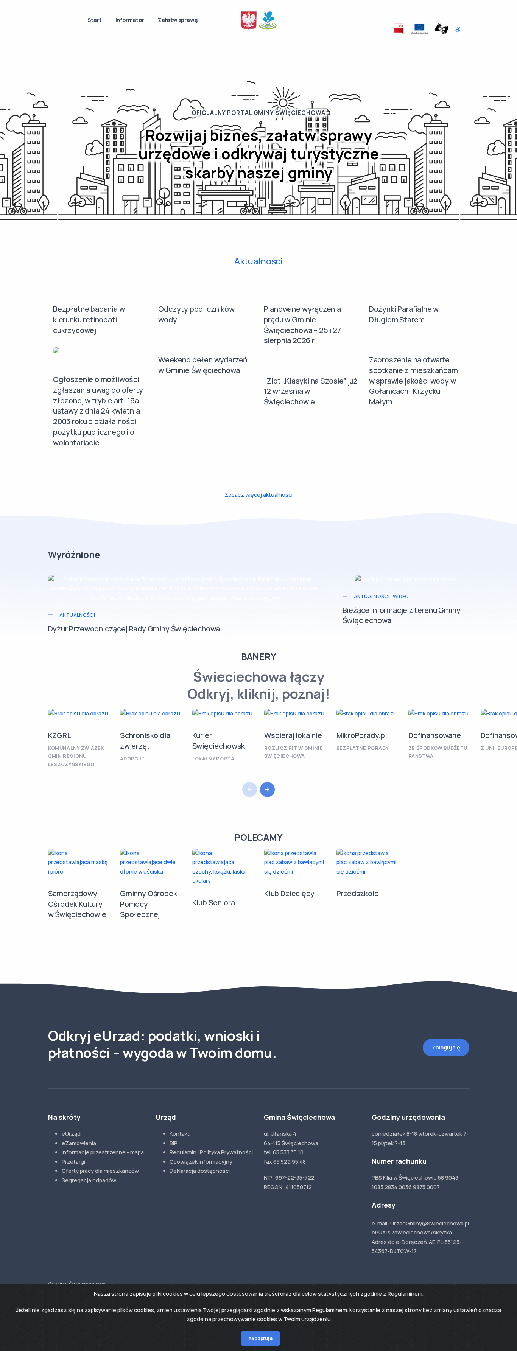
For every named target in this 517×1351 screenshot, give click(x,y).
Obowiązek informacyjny (201, 1161)
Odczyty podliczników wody (196, 314)
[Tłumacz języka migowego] (441, 28)
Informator (129, 19)
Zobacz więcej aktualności (258, 494)
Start (94, 19)
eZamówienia (79, 1143)
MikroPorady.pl (361, 735)
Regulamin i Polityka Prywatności (211, 1152)
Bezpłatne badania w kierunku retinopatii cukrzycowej (89, 319)
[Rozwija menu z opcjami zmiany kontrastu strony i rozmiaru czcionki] (458, 29)
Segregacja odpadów (89, 1180)
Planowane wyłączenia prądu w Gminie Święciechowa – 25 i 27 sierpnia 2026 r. (302, 324)
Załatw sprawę (178, 19)
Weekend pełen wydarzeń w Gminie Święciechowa (203, 364)
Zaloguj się (446, 1047)
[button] (267, 789)
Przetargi (73, 1161)
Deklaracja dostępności (200, 1170)
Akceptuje (260, 1338)
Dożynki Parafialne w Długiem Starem (404, 314)
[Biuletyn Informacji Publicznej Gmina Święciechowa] (399, 28)
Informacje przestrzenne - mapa (103, 1152)
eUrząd (71, 1133)
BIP (174, 1143)
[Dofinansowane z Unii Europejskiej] (419, 28)
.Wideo (400, 596)
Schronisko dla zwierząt (145, 740)
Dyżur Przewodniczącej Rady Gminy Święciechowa (134, 628)
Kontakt (180, 1133)
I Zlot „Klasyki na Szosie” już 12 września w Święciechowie (311, 391)
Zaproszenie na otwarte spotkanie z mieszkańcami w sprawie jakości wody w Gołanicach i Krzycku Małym (414, 380)
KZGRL (59, 735)
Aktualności (258, 261)
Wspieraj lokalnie (293, 735)
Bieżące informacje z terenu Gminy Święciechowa (402, 615)
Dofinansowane (434, 735)
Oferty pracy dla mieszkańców (100, 1170)
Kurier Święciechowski (219, 740)
